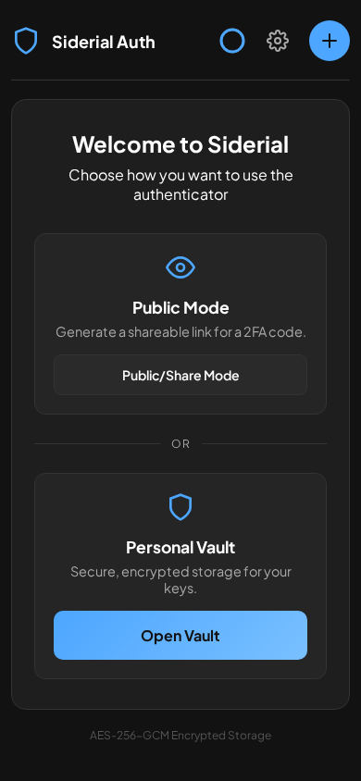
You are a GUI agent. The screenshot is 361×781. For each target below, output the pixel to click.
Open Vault (180, 635)
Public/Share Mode (181, 374)
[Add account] (329, 40)
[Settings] (277, 40)
